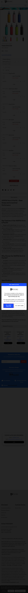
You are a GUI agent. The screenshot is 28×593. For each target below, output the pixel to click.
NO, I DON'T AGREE (19, 305)
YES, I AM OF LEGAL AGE (8, 306)
